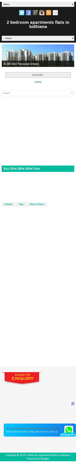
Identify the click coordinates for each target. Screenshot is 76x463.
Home (38, 81)
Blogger (45, 458)
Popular (8, 204)
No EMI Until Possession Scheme (21, 64)
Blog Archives (37, 204)
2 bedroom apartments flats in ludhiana (38, 24)
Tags (21, 204)
